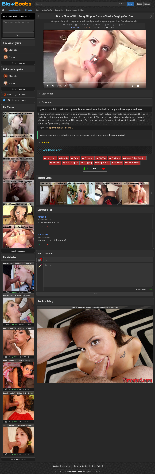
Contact (56, 466)
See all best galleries (18, 459)
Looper (88, 28)
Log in (139, 4)
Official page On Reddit (16, 95)
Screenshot (113, 28)
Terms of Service (81, 466)
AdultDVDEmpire (52, 149)
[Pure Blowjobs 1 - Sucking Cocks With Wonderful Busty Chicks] (95, 344)
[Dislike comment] (47, 226)
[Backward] (37, 193)
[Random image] (33, 277)
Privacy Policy (96, 466)
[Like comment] (40, 226)
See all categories (18, 63)
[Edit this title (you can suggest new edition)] (147, 16)
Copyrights (66, 466)
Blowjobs (69, 25)
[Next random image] (150, 344)
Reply (149, 216)
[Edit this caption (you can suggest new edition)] (151, 21)
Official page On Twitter (16, 100)
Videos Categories (12, 43)
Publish (95, 294)
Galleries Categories (13, 69)
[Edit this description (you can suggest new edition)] (150, 109)
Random (100, 28)
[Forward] (152, 193)
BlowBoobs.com (74, 472)
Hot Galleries (9, 257)
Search (130, 4)
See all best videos (18, 251)
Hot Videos (8, 107)
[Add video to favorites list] (65, 201)
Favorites (77, 28)
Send (18, 35)
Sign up (147, 4)
